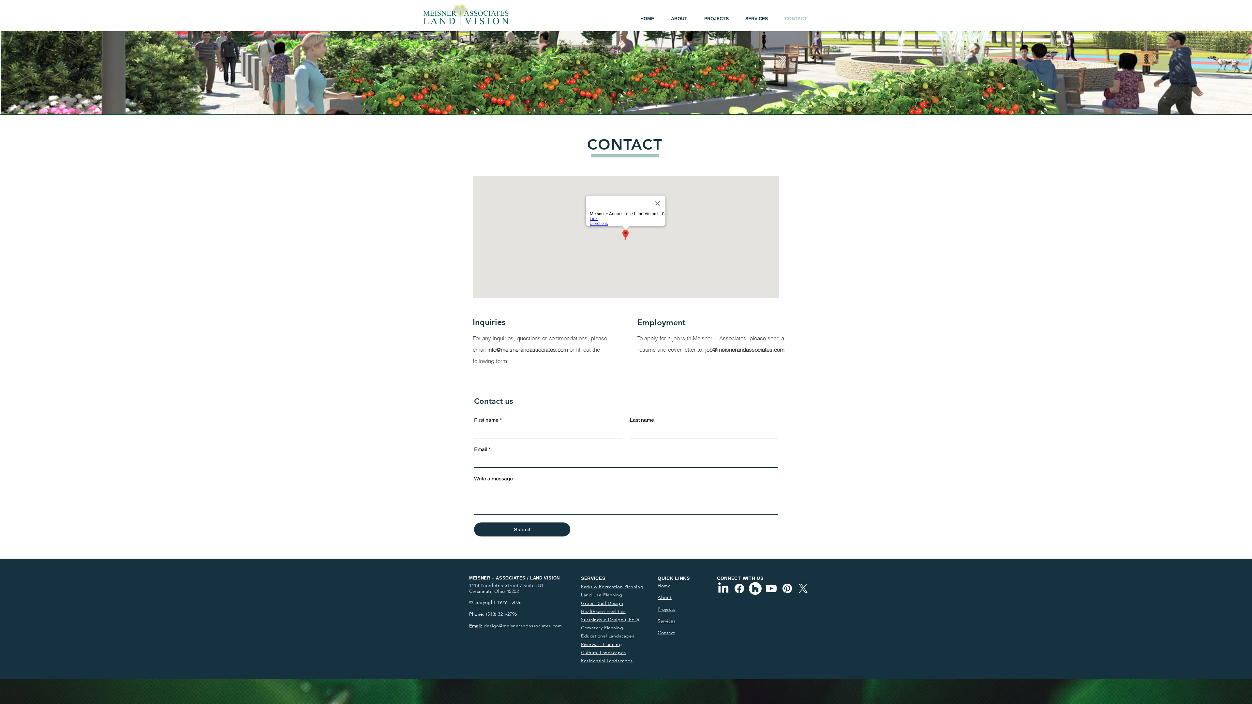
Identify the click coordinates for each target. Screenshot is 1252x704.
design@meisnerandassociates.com (523, 626)
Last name (642, 420)
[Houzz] (755, 588)
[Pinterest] (787, 588)
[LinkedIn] (723, 588)
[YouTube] (771, 588)
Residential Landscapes (607, 661)
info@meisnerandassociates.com (527, 349)
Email (482, 449)
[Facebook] (739, 588)
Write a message (493, 479)
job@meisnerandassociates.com (744, 349)
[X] (803, 588)
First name (488, 420)
